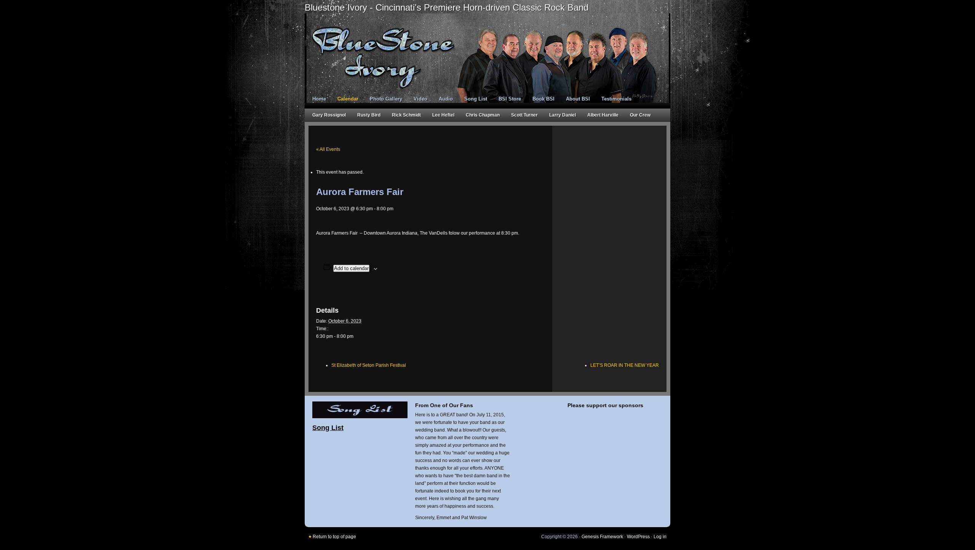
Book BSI (543, 99)
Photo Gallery (386, 99)
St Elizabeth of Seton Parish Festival (368, 365)
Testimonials (616, 99)
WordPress (638, 536)
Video (420, 99)
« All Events (328, 149)
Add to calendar (351, 268)
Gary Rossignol (329, 115)
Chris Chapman (483, 115)
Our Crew (640, 115)
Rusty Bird (368, 115)
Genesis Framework (602, 536)
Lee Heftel (443, 115)
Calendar (347, 99)
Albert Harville (603, 115)
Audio (446, 99)
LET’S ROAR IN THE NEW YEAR (624, 365)
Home (319, 99)
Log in (660, 536)
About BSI (578, 99)
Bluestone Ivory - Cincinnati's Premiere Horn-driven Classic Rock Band (446, 7)
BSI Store (510, 99)
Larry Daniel (562, 115)
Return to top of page (334, 536)
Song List (475, 99)
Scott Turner (524, 115)
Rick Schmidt (406, 115)
